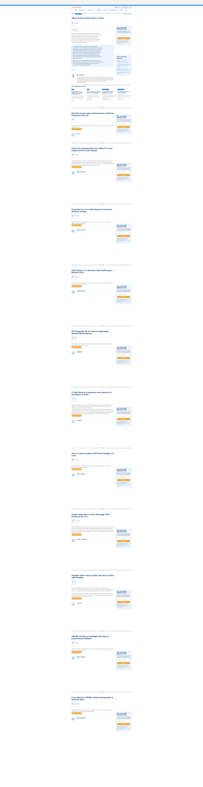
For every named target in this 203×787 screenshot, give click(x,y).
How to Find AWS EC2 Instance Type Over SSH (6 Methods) (94, 92)
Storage (121, 10)
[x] (120, 7)
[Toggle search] (131, 7)
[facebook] (116, 7)
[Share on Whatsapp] (131, 14)
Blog (126, 10)
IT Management (82, 10)
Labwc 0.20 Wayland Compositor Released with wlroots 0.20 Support (123, 65)
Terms (129, 42)
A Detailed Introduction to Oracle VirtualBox (123, 92)
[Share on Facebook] (126, 14)
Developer (99, 10)
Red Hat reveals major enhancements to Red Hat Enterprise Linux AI (77, 93)
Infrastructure (91, 10)
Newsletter (126, 7)
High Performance (113, 10)
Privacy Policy (120, 43)
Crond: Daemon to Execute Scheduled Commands (108, 92)
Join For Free (123, 38)
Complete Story (75, 129)
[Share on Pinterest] (129, 14)
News (76, 10)
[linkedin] (118, 7)
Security (105, 10)
